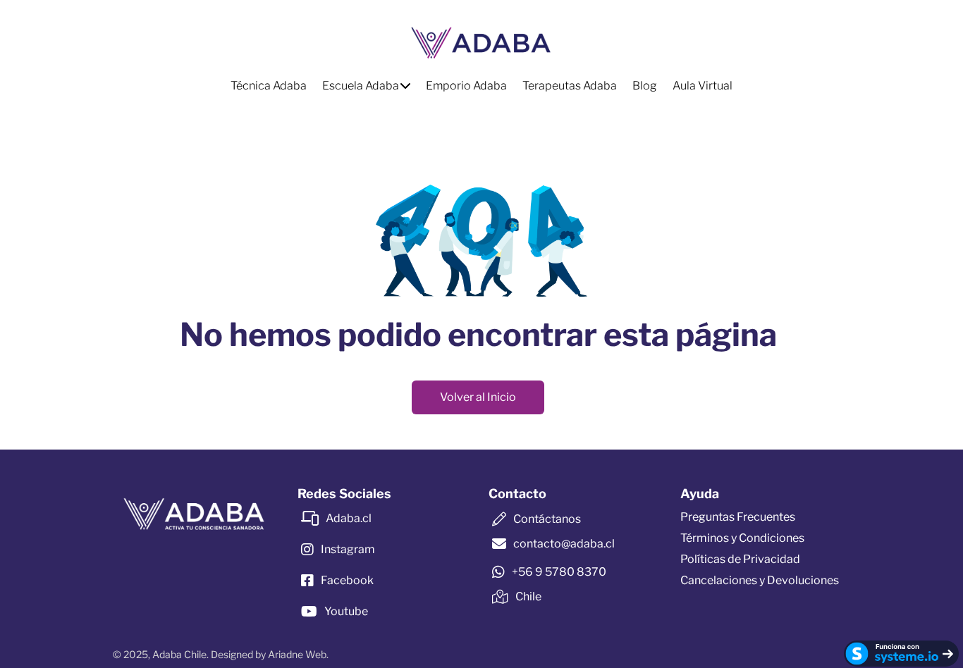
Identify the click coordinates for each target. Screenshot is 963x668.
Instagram (348, 549)
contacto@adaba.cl (564, 543)
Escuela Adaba (360, 85)
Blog (644, 85)
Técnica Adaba (269, 85)
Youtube (346, 611)
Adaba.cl (349, 518)
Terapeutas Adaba (569, 85)
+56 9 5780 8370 (559, 572)
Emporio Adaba (466, 85)
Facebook (347, 580)
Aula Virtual (702, 85)
